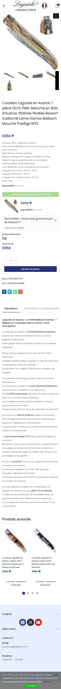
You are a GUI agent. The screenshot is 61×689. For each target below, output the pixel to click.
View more (46, 681)
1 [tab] (23, 593)
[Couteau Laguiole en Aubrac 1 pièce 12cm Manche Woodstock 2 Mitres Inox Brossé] (15, 541)
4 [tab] (37, 593)
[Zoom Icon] (56, 15)
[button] (57, 5)
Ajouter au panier (30, 269)
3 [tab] (32, 593)
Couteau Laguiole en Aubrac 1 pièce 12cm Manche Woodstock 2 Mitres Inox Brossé (13, 562)
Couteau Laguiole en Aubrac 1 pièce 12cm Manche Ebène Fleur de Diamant (43, 562)
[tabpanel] (15, 557)
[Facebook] (22, 622)
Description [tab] (11, 308)
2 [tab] (28, 593)
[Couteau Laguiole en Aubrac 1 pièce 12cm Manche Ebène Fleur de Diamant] (45, 541)
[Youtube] (38, 622)
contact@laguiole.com (15, 646)
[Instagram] (30, 622)
